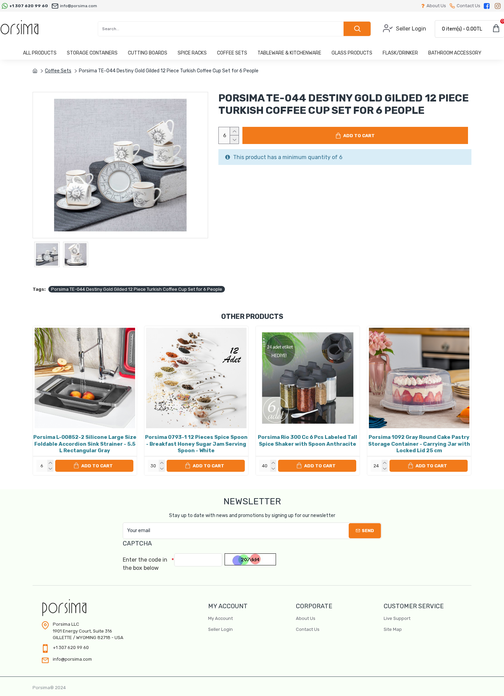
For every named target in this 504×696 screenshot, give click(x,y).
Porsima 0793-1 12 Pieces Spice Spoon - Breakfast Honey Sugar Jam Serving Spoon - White (196, 444)
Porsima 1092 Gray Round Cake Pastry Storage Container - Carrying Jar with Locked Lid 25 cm (419, 444)
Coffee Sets (58, 71)
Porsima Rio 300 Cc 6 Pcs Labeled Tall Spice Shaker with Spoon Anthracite (307, 440)
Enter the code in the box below (145, 563)
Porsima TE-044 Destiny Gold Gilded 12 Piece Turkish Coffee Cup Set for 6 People (136, 289)
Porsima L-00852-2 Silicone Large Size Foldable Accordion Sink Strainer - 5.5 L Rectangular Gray (84, 444)
